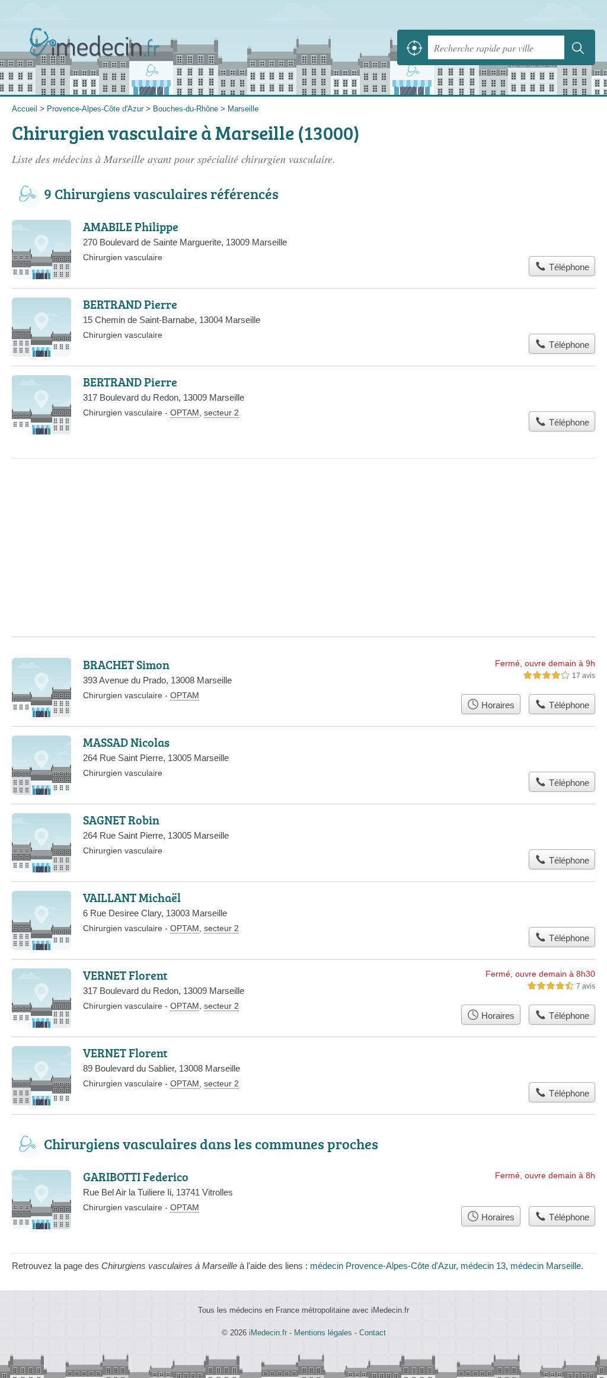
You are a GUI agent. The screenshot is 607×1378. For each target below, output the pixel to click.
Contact (372, 1332)
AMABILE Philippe (130, 226)
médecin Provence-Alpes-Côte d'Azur (383, 1266)
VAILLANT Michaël (132, 897)
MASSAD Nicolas (126, 742)
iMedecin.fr (98, 48)
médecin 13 (483, 1266)
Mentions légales (323, 1332)
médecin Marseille (545, 1266)
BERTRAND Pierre (130, 304)
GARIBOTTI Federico (136, 1176)
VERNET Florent (125, 975)
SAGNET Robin (121, 819)
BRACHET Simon (126, 664)
